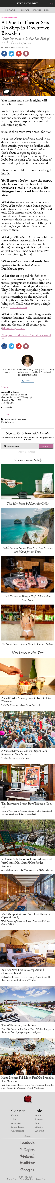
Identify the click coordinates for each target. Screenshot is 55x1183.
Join (37, 1123)
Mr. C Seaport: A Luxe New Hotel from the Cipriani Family (26, 916)
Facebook (27, 1143)
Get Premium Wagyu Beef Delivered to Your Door (28, 598)
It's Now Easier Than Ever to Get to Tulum (27, 644)
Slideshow (9, 422)
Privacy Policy (41, 1179)
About (38, 1115)
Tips (13, 1119)
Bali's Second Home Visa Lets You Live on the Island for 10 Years (27, 550)
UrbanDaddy (27, 3)
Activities (36, 10)
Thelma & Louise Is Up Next (15, 758)
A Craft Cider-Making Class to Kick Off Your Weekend (27, 700)
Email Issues (17, 1127)
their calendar (18, 307)
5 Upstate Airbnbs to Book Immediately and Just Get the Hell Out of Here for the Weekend (26, 862)
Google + (27, 1170)
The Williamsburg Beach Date (18, 1025)
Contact (15, 1115)
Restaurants (11, 10)
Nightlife (25, 10)
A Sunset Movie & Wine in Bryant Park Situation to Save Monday (24, 752)
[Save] (26, 54)
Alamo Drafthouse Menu (16, 419)
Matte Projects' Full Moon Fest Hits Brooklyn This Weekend (27, 1079)
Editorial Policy (12, 1179)
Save (19, 54)
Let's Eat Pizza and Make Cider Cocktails (20, 705)
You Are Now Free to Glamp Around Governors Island (22, 971)
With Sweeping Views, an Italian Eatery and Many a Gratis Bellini (25, 923)
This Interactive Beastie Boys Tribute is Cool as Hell (26, 805)
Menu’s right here (13, 328)
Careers (39, 1119)
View (28, 381)
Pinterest (27, 1157)
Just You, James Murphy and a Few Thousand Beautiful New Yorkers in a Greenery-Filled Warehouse (27, 1086)
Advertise (16, 1123)
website (8, 406)
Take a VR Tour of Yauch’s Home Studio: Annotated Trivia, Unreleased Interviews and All (26, 812)
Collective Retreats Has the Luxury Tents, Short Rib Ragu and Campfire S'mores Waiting (26, 979)
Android (39, 1131)
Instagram (27, 1150)
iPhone (39, 1127)
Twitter (27, 1163)
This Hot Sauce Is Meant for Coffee (27, 503)
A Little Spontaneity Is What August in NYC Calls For (27, 870)
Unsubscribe (17, 1131)
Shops (46, 10)
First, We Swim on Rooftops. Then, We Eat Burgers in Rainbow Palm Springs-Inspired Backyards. (27, 1031)
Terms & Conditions (26, 1179)
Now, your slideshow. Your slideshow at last (26, 336)
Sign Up (46, 446)
